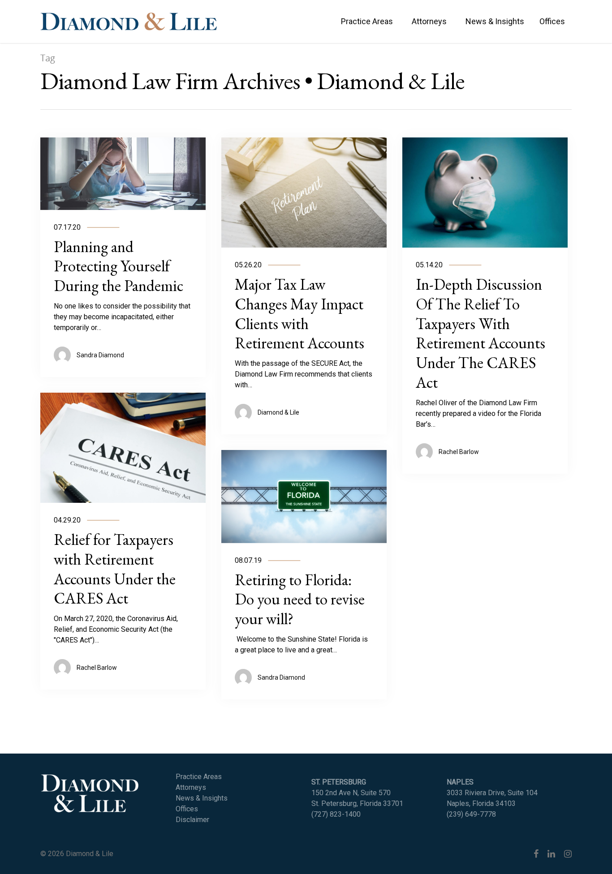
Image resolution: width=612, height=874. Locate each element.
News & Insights (494, 21)
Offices (552, 21)
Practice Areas (367, 21)
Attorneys (429, 21)
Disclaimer (192, 819)
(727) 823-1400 (336, 814)
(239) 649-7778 (471, 814)
